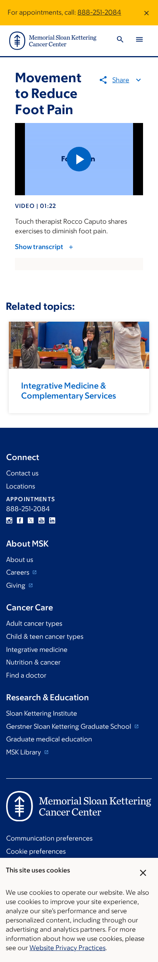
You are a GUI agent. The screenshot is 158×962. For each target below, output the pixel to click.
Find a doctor (26, 675)
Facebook (20, 520)
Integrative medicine (36, 649)
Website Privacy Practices (67, 948)
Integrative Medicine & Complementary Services (68, 390)
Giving (16, 585)
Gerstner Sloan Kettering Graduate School (69, 726)
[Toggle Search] (120, 40)
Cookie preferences (36, 851)
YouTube (41, 520)
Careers (18, 572)
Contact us (22, 473)
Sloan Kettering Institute (41, 713)
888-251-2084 (99, 12)
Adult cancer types (34, 623)
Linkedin (52, 520)
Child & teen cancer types (44, 636)
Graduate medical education (49, 739)
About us (19, 559)
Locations (20, 486)
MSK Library (24, 752)
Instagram (9, 520)
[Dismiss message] (146, 13)
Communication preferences (49, 838)
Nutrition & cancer (33, 662)
